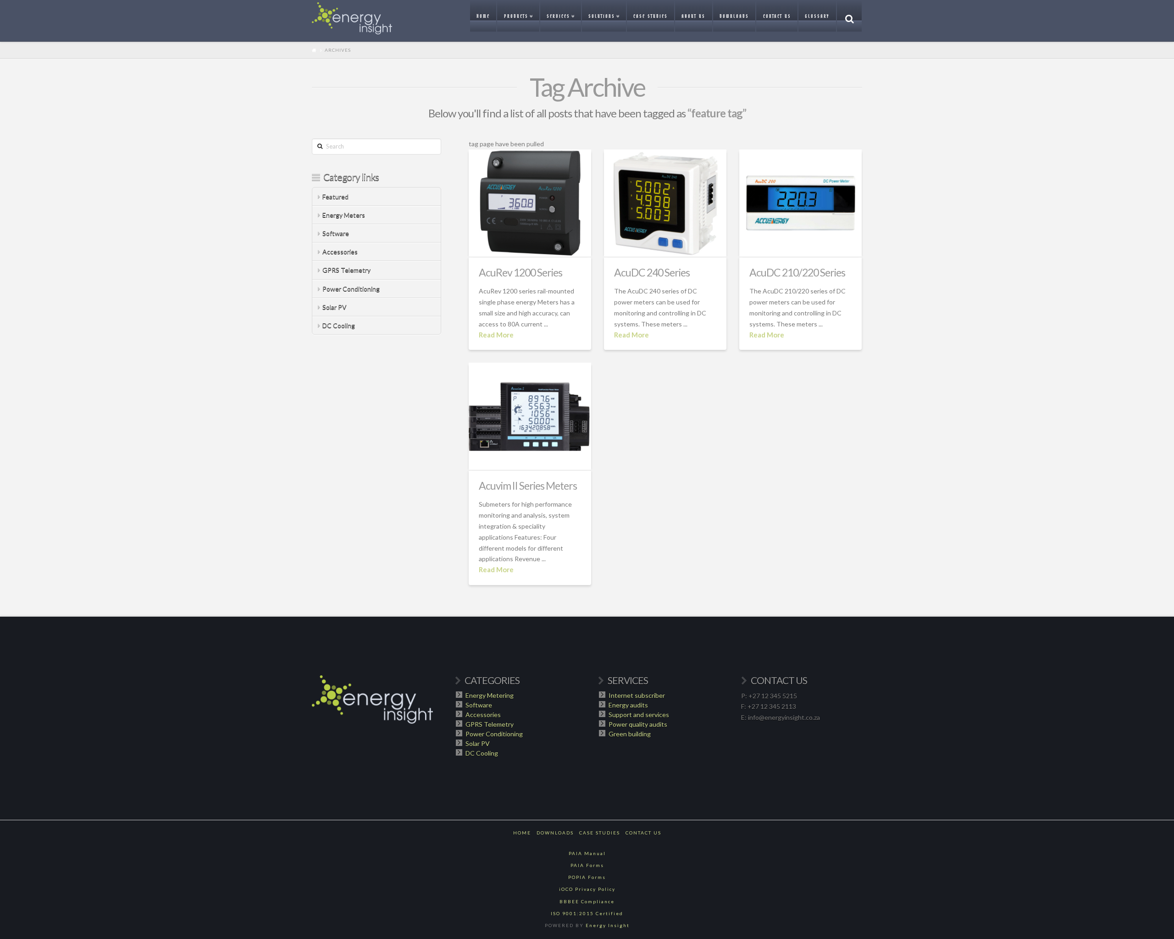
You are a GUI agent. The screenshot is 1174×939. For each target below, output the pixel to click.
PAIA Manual (587, 853)
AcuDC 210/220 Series (797, 272)
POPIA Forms (587, 877)
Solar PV (334, 307)
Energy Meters (343, 215)
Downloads (555, 832)
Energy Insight (608, 925)
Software (335, 233)
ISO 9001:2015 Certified (587, 913)
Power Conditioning (351, 289)
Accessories (340, 251)
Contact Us (643, 832)
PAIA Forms (587, 865)
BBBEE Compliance (587, 901)
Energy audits (628, 705)
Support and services (639, 714)
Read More (496, 335)
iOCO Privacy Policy (587, 889)
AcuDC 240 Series (652, 272)
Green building (630, 734)
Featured (335, 196)
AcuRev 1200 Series (520, 272)
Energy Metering (489, 695)
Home (522, 832)
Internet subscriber (637, 695)
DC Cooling (338, 325)
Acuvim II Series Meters (528, 485)
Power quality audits (638, 724)
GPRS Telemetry (346, 270)
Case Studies (599, 832)
